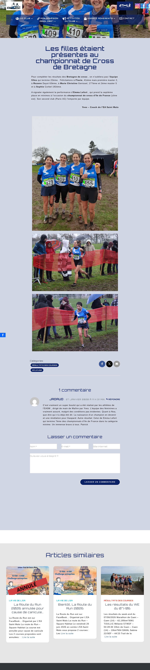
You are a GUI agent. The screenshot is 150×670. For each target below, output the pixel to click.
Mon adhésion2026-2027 (49, 19)
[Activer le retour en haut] (144, 664)
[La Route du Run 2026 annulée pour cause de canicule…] (27, 580)
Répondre (114, 399)
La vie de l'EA (17, 600)
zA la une (37, 370)
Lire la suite (28, 637)
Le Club (25, 18)
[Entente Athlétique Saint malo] (14, 8)
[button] (32, 18)
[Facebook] (3, 335)
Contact (129, 18)
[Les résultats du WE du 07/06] (122, 580)
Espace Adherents (101, 18)
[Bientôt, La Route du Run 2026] (74, 580)
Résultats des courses (44, 365)
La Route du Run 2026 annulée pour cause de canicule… (27, 608)
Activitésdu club (72, 19)
